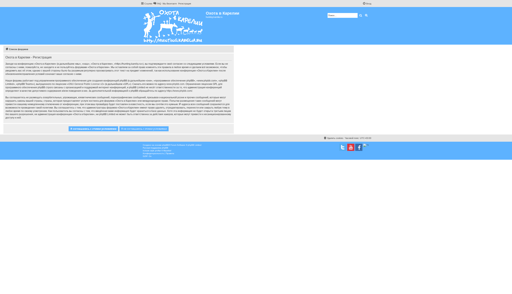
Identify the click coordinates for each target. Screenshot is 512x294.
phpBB (165, 145)
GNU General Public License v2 (85, 84)
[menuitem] (157, 3)
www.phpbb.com (175, 84)
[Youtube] (350, 147)
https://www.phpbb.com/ (179, 90)
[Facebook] (358, 147)
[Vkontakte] (342, 147)
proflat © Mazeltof (163, 151)
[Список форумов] (173, 26)
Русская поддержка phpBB (155, 148)
